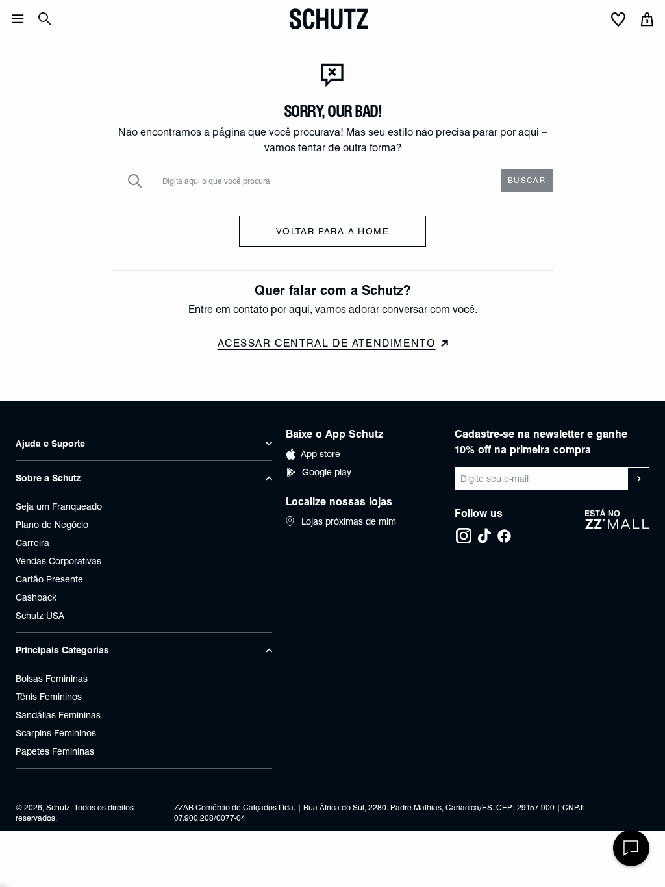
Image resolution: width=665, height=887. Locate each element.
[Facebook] (504, 535)
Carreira (32, 543)
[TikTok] (484, 536)
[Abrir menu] (17, 19)
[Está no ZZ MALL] (617, 526)
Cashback (36, 597)
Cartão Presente (49, 579)
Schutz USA (40, 615)
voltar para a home (332, 231)
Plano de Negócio (52, 524)
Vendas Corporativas (58, 561)
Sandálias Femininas (58, 715)
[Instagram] (464, 536)
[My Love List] (618, 20)
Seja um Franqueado (59, 506)
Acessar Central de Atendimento (327, 343)
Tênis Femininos (49, 697)
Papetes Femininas (55, 751)
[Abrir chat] (631, 848)
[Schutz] (329, 18)
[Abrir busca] (44, 19)
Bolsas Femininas (52, 678)
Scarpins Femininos (56, 733)
